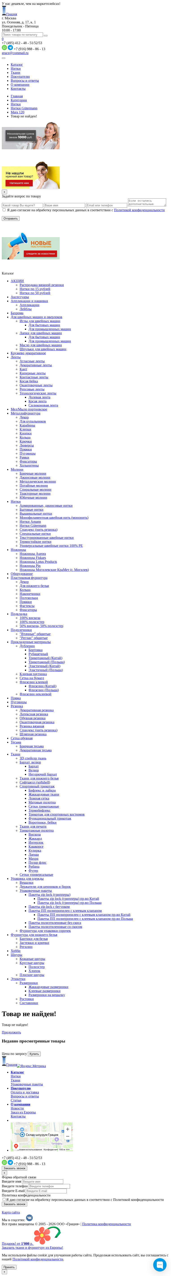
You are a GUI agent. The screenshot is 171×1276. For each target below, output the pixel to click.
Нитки (16, 68)
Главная (17, 96)
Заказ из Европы (23, 1112)
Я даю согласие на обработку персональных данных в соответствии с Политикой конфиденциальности (85, 1200)
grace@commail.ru (15, 53)
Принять (9, 1267)
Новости (17, 1108)
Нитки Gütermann (24, 108)
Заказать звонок (14, 1168)
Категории (19, 100)
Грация (11, 14)
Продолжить (11, 1032)
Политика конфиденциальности (26, 1195)
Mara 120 (17, 112)
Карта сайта (11, 1212)
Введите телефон (15, 1186)
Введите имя (11, 1181)
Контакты (18, 88)
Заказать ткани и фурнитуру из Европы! (32, 1247)
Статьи (16, 1100)
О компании (20, 84)
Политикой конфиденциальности (139, 210)
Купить (34, 1054)
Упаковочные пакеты (27, 1084)
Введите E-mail (13, 1191)
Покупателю (20, 76)
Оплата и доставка (25, 1092)
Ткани (15, 72)
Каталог (17, 64)
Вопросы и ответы (25, 80)
